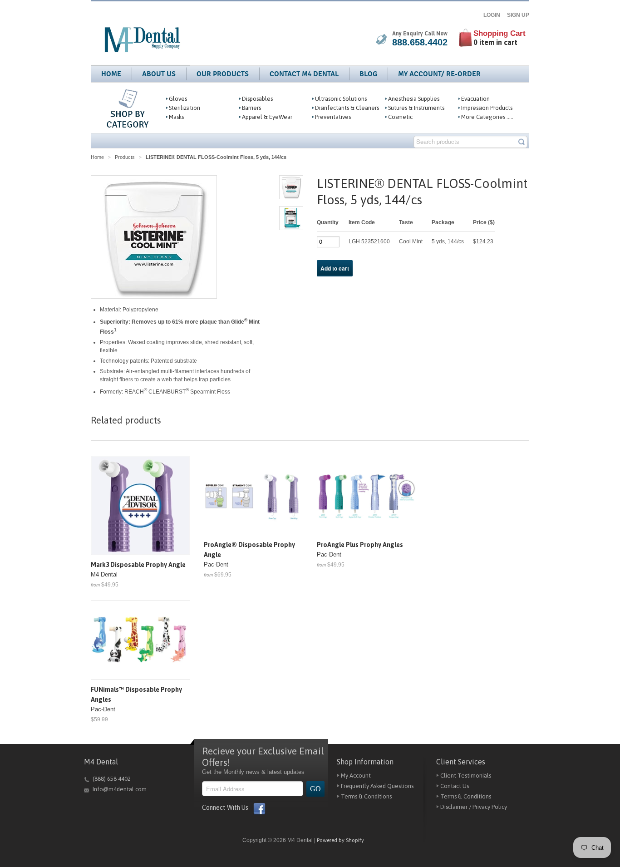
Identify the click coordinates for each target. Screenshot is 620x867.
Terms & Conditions (366, 796)
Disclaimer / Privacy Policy (473, 806)
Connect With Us (225, 807)
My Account (356, 775)
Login (494, 15)
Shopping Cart (499, 33)
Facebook (259, 809)
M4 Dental (101, 762)
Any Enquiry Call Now (420, 33)
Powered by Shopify (340, 840)
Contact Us (454, 786)
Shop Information (365, 762)
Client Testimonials (465, 775)
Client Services (460, 762)
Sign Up (518, 15)
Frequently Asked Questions (377, 786)
